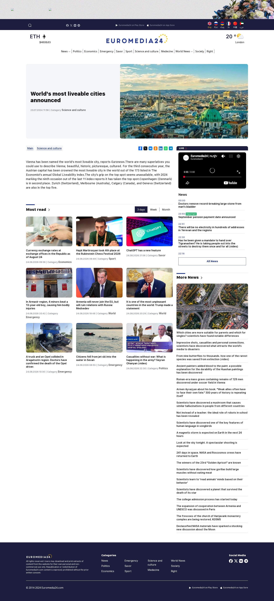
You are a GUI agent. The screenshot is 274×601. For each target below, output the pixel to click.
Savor (119, 51)
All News (212, 261)
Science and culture (146, 51)
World (112, 313)
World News (178, 560)
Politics (77, 51)
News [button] (64, 51)
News (104, 560)
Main (30, 148)
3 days (141, 209)
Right (210, 51)
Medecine (167, 51)
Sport (129, 51)
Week (153, 209)
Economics (90, 51)
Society (199, 51)
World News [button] (183, 51)
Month (166, 209)
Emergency (106, 51)
